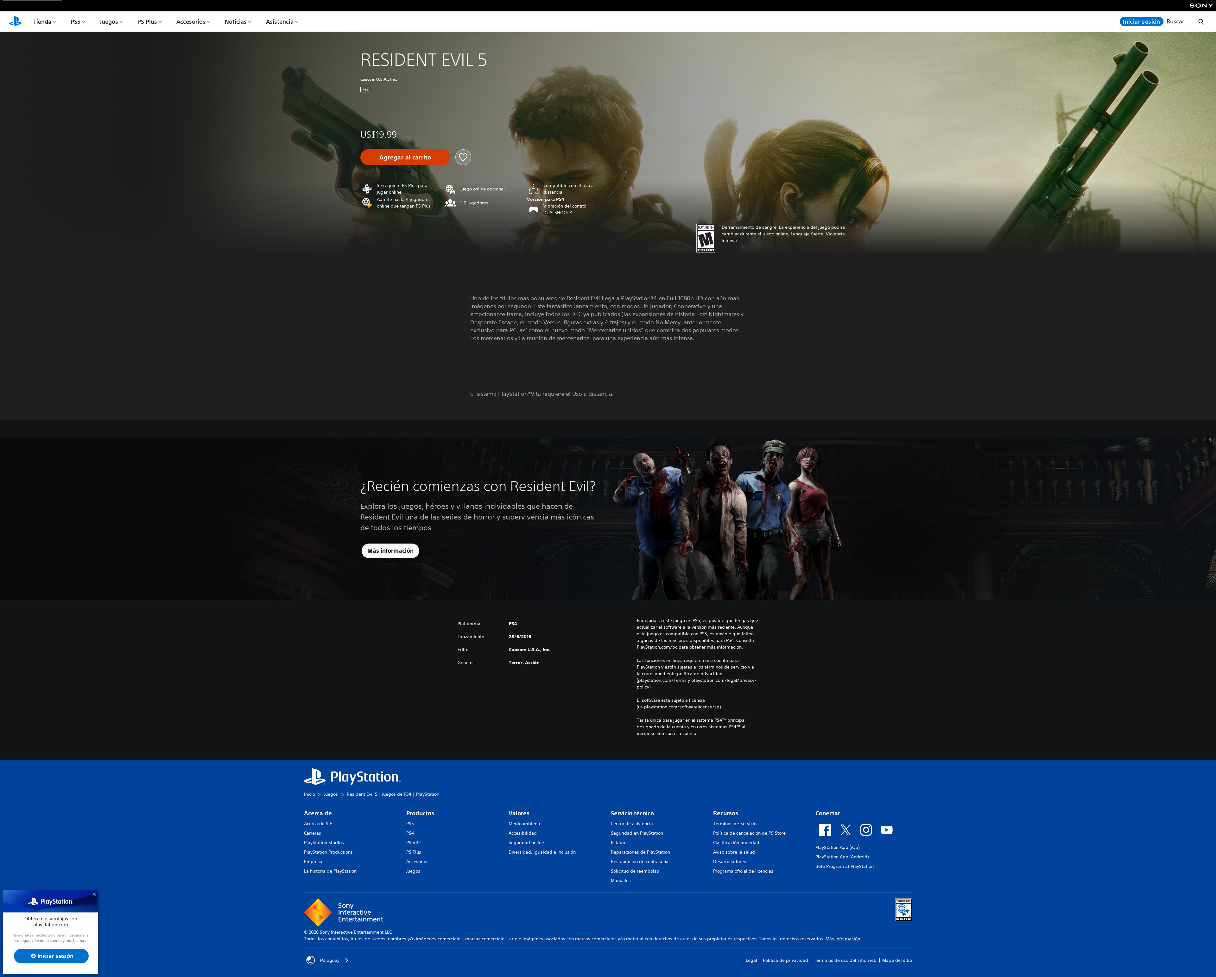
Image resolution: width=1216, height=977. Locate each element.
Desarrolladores (729, 861)
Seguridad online (526, 842)
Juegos (109, 21)
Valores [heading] (519, 813)
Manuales (621, 880)
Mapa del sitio (897, 960)
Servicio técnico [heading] (632, 813)
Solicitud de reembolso (635, 871)
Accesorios (191, 21)
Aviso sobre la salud (734, 852)
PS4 (410, 833)
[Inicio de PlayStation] (15, 21)
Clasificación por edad (736, 842)
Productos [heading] (420, 813)
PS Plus (147, 21)
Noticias (236, 21)
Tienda (42, 21)
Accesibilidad (523, 833)
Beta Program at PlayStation (844, 866)
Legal (751, 960)
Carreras (312, 833)
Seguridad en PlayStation (637, 833)
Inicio (309, 794)
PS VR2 (413, 842)
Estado (618, 842)
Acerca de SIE (318, 823)
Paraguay (329, 960)
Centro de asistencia (632, 823)
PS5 (75, 21)
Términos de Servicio (735, 823)
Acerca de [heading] (318, 813)
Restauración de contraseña (639, 861)
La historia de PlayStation (330, 871)
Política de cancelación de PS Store (749, 833)
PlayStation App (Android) (842, 857)
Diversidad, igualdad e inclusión (542, 852)
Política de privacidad (785, 960)
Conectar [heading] (827, 813)
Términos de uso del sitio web (845, 960)
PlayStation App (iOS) (837, 847)
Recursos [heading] (725, 813)
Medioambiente (525, 823)
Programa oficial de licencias (743, 871)
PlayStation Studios (324, 842)
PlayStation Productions (328, 852)
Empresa (313, 861)
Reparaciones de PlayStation (640, 852)
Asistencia (280, 21)
